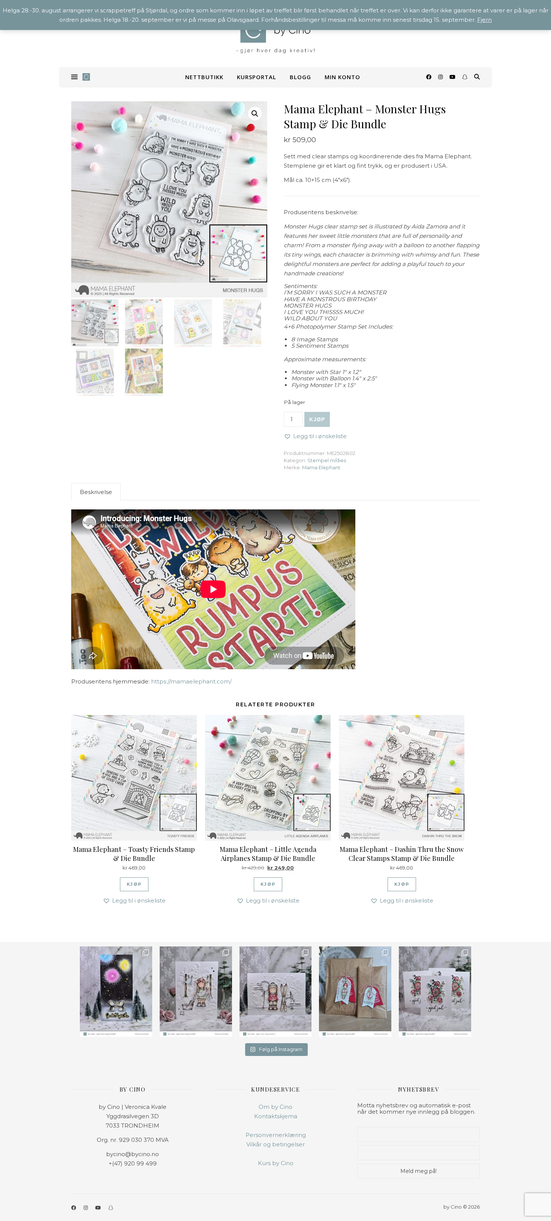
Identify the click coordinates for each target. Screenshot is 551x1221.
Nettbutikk (204, 77)
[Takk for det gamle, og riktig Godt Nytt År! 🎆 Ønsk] (116, 991)
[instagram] (441, 77)
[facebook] (429, 77)
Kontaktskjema (275, 1116)
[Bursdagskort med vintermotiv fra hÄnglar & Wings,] (276, 991)
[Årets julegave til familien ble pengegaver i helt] (435, 991)
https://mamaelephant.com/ (191, 681)
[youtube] (453, 77)
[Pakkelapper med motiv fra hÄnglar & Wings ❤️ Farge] (355, 991)
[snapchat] (464, 77)
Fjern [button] (484, 19)
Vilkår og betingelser (275, 1144)
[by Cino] (275, 34)
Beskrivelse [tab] (96, 492)
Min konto (342, 77)
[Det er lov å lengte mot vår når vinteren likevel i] (196, 991)
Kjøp (317, 419)
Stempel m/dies (326, 460)
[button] (255, 113)
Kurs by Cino (275, 1163)
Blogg (300, 77)
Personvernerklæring (276, 1134)
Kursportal (256, 77)
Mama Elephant (321, 467)
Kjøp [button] (134, 884)
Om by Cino (275, 1106)
